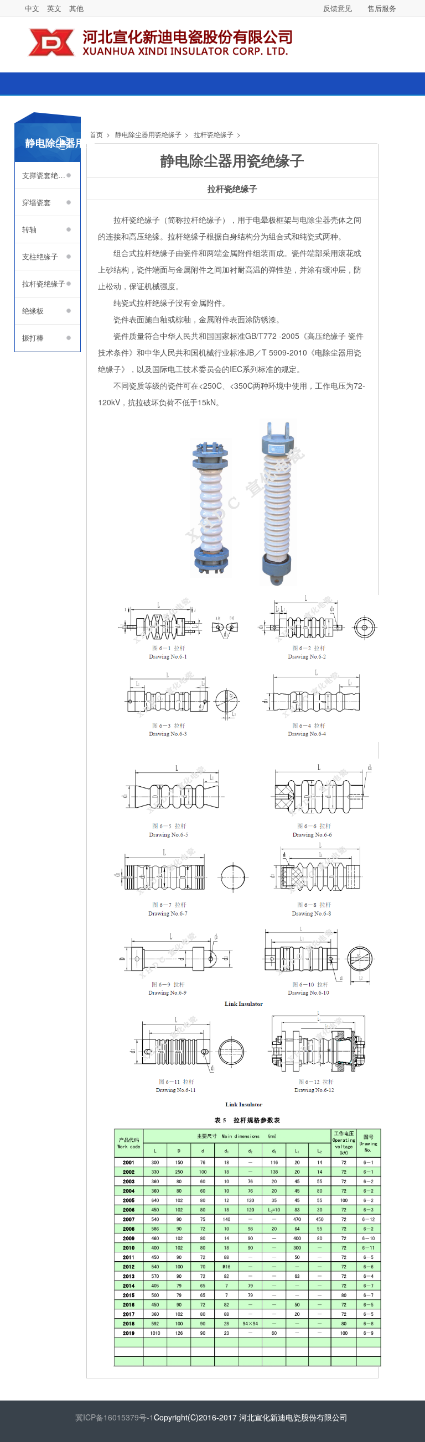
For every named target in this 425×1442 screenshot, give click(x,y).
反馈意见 (337, 8)
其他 (76, 8)
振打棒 (33, 337)
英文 (54, 8)
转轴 (29, 229)
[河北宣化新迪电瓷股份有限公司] (167, 37)
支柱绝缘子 (40, 256)
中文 (32, 8)
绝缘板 (33, 310)
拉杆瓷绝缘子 (43, 283)
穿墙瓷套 (36, 202)
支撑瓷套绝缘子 (47, 175)
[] (404, 38)
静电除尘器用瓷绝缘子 (148, 134)
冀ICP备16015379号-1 (114, 1417)
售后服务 (381, 8)
